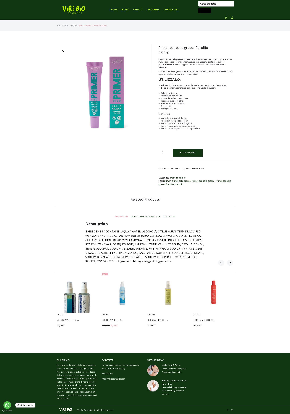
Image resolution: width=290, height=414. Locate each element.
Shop (66, 25)
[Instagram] (232, 410)
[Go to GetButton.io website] (7, 411)
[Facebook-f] (228, 410)
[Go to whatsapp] (7, 405)
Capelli (60, 314)
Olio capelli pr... (112, 319)
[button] (221, 263)
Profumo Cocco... (204, 319)
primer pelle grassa (181, 180)
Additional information (146, 216)
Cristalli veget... (158, 319)
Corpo (197, 314)
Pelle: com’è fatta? (171, 365)
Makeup (73, 25)
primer (182, 177)
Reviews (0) (169, 216)
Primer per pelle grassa (203, 180)
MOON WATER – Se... (68, 319)
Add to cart (189, 153)
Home (59, 25)
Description (121, 216)
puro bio (179, 184)
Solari (105, 314)
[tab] (121, 216)
